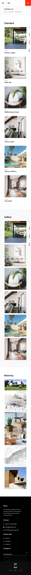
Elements (11, 12)
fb (10, 570)
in (20, 570)
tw (15, 570)
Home (5, 12)
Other (6, 110)
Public (6, 51)
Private (6, 80)
